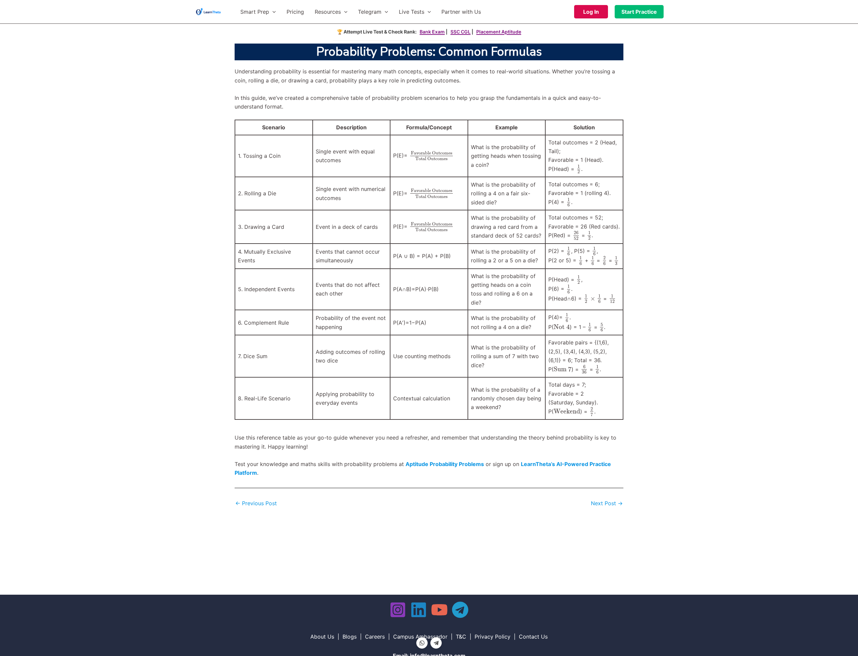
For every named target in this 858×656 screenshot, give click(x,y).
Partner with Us (461, 11)
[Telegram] (460, 609)
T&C (461, 636)
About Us (322, 636)
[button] (272, 11)
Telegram (369, 11)
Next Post (607, 503)
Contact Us (533, 636)
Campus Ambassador (420, 636)
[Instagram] (397, 609)
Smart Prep (254, 11)
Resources (328, 11)
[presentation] (431, 156)
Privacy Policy (492, 636)
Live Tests (411, 11)
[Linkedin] (418, 609)
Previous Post (256, 503)
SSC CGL (460, 32)
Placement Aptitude (498, 32)
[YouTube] (439, 609)
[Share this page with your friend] (422, 643)
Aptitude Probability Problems (445, 464)
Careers (375, 636)
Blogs (350, 636)
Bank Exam (432, 32)
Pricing (295, 11)
